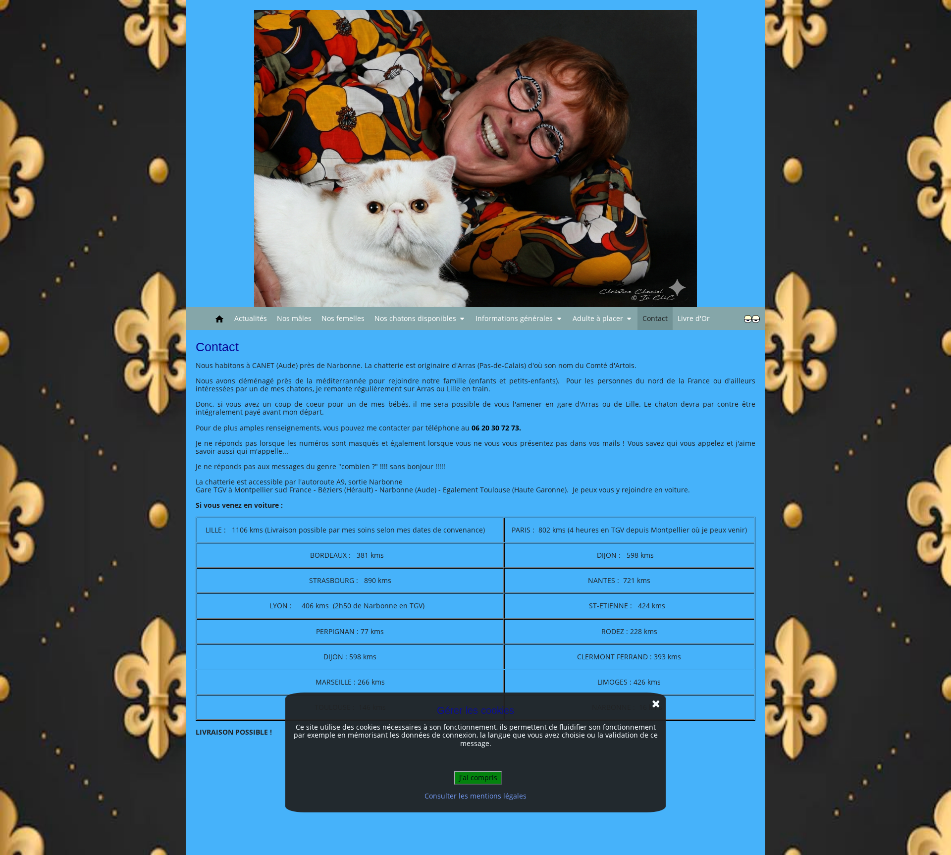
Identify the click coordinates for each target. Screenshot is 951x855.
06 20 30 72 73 (495, 427)
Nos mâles (294, 318)
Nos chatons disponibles (415, 318)
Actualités (250, 318)
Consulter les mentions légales (475, 796)
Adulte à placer (598, 318)
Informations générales (514, 318)
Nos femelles (343, 318)
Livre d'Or (694, 318)
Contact (655, 318)
